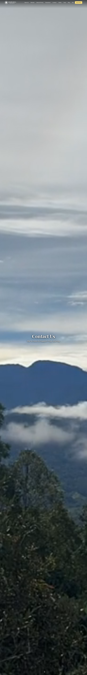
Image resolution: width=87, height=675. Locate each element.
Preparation (48, 2)
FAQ (73, 2)
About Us (27, 2)
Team (64, 2)
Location (54, 2)
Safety (59, 2)
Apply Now (78, 2)
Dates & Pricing (39, 2)
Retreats (32, 2)
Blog (69, 2)
